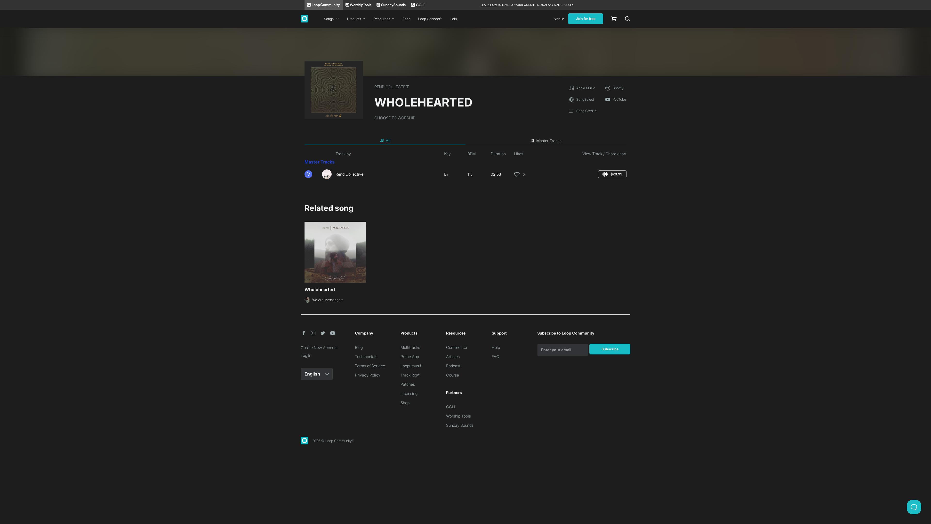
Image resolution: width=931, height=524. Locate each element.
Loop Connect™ (430, 19)
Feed (406, 19)
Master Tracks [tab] (549, 140)
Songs (329, 19)
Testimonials (366, 356)
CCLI (450, 406)
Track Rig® (410, 375)
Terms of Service (370, 365)
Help (453, 19)
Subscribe (610, 349)
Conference (456, 347)
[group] (612, 174)
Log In (306, 355)
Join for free (585, 18)
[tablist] (465, 140)
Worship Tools (458, 416)
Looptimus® (411, 365)
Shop (405, 402)
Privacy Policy (367, 375)
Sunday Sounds (460, 425)
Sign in (559, 19)
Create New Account (319, 347)
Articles (453, 356)
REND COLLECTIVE (391, 86)
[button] (311, 174)
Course (452, 375)
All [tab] (388, 140)
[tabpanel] (465, 167)
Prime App (410, 356)
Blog (359, 347)
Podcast (453, 365)
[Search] (627, 19)
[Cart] (614, 19)
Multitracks (410, 347)
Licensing (409, 393)
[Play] (308, 174)
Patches (408, 384)
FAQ (495, 356)
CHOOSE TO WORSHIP (394, 117)
